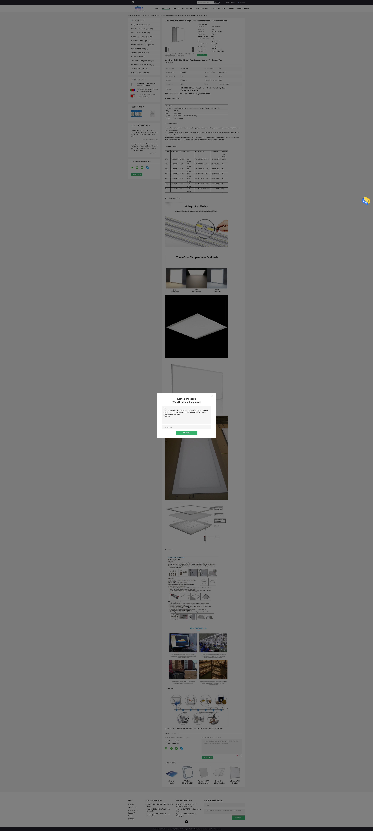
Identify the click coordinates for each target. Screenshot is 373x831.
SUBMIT (186, 433)
